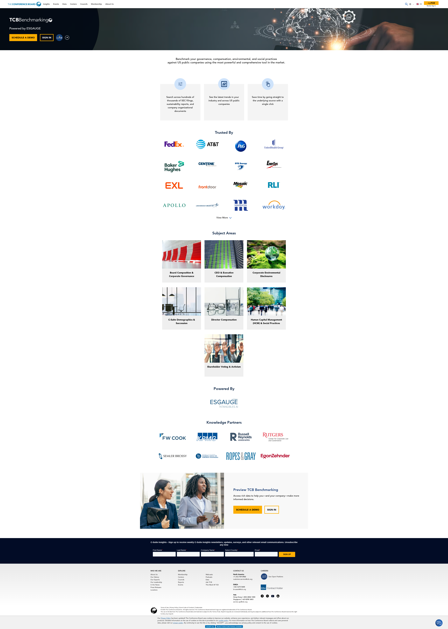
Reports (181, 582)
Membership (8, 40)
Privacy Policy (166, 618)
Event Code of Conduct (186, 607)
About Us (6, 46)
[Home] (24, 4)
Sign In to (11, 64)
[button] (67, 37)
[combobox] (419, 4)
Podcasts (209, 577)
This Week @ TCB (10, 58)
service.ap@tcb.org (240, 602)
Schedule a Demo (247, 509)
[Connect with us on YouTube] (272, 596)
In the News (154, 585)
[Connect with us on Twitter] (267, 596)
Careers (6, 52)
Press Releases (155, 587)
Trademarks (198, 607)
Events (5, 17)
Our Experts (155, 580)
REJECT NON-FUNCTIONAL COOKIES (229, 626)
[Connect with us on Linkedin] (277, 596)
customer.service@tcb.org (242, 579)
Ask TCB (209, 582)
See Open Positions (276, 577)
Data (4, 23)
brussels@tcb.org (239, 589)
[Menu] (4, 4)
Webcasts (209, 574)
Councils (6, 34)
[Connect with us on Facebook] (262, 596)
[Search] (406, 4)
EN (421, 4)
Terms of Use (165, 607)
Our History (154, 577)
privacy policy (178, 623)
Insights (6, 11)
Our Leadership (156, 582)
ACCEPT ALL (210, 626)
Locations (153, 590)
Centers (6, 29)
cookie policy (223, 620)
